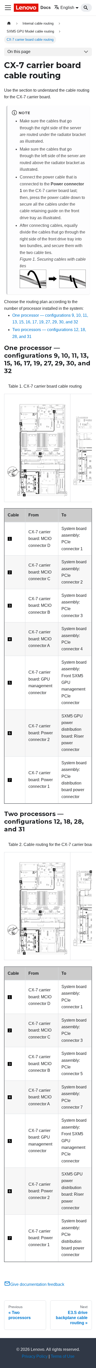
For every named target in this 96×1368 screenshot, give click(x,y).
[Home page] (9, 23)
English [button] (67, 7)
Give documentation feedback (37, 1284)
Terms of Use (62, 1356)
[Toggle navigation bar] (8, 8)
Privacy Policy (35, 1356)
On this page (18, 51)
